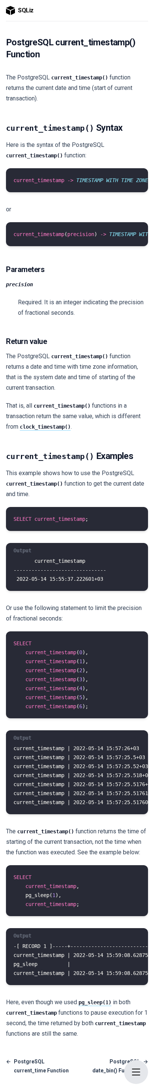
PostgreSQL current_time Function (37, 1066)
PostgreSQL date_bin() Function (120, 1066)
